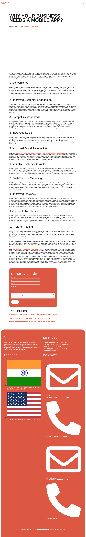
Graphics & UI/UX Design (52, 346)
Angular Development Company (55, 342)
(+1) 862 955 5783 (63, 436)
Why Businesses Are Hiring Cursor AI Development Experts (32, 322)
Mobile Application (31, 26)
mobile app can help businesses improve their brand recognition (40, 153)
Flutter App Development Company (56, 344)
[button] (83, 3)
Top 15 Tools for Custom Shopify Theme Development (30, 318)
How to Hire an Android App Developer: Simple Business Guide (33, 315)
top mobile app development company (27, 249)
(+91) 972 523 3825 (52, 436)
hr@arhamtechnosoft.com (57, 480)
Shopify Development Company (55, 348)
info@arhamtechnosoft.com (57, 397)
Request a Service (24, 274)
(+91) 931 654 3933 (52, 518)
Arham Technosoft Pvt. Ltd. (41, 529)
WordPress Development (53, 351)
